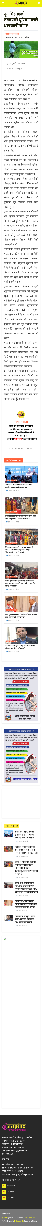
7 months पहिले (13, 589)
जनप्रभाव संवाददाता (12, 34)
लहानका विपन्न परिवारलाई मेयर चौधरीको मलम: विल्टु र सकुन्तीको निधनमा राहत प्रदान (20, 517)
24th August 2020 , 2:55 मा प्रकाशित (17, 37)
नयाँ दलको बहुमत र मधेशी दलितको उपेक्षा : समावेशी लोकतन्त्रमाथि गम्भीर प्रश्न (19, 486)
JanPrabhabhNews (15, 1217)
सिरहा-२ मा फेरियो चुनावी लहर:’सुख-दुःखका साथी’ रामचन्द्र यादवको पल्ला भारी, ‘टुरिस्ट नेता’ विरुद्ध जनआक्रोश (20, 583)
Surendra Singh (30, 1221)
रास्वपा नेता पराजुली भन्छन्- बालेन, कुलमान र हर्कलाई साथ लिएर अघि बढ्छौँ (20, 647)
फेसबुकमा (18, 439)
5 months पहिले (13, 491)
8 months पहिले (13, 620)
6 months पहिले (13, 522)
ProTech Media (8, 1221)
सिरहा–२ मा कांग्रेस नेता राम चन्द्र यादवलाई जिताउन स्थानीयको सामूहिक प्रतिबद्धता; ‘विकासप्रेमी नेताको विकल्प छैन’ (19, 550)
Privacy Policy (6, 1213)
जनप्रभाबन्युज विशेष (12, 480)
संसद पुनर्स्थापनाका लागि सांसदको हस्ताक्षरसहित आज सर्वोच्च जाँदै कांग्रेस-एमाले (21, 616)
